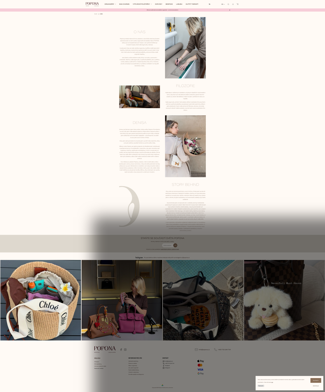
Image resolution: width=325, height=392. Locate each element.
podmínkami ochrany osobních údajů (170, 249)
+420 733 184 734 (224, 349)
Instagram (125, 349)
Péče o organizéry (132, 365)
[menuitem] (110, 4)
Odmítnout (316, 386)
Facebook (121, 349)
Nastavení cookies (98, 368)
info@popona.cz (204, 349)
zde (272, 382)
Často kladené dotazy (133, 370)
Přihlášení (96, 361)
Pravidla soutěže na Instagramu (136, 374)
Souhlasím (316, 380)
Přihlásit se (175, 245)
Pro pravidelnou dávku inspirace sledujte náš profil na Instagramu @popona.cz (167, 257)
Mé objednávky (98, 364)
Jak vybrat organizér (133, 367)
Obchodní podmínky (133, 361)
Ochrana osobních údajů (100, 366)
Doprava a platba (132, 363)
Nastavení (260, 385)
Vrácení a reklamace (133, 372)
